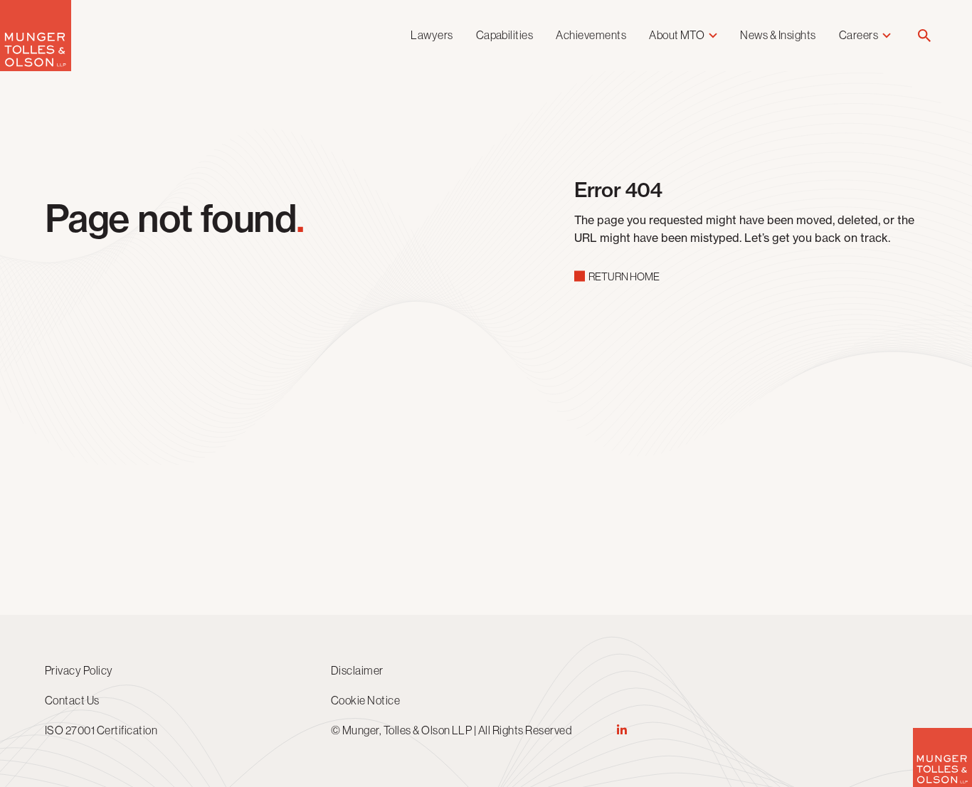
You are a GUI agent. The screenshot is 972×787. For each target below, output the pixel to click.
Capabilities (505, 34)
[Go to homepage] (35, 67)
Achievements (591, 34)
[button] (924, 36)
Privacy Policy (79, 670)
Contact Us (72, 700)
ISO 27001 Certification (101, 730)
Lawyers (432, 34)
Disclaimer (357, 670)
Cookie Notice (365, 700)
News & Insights (777, 34)
